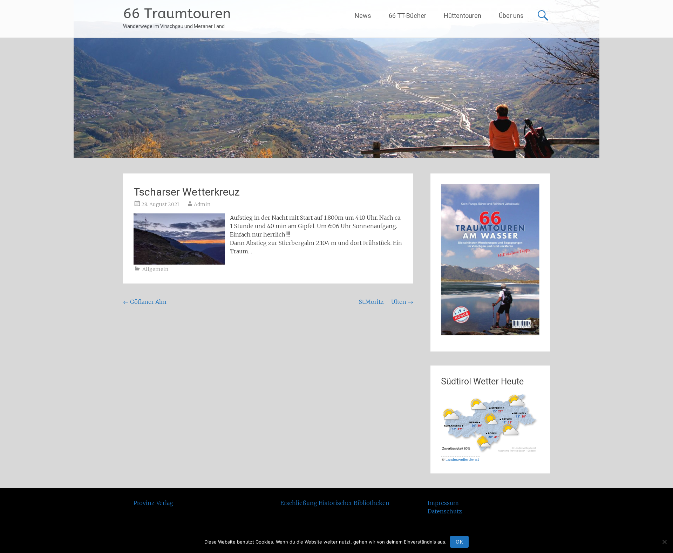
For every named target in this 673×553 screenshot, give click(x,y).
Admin (202, 204)
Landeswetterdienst (462, 459)
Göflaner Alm (144, 301)
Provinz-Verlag (153, 502)
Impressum (443, 502)
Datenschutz (445, 511)
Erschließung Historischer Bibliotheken (334, 502)
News (363, 15)
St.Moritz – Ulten (386, 301)
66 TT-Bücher (407, 15)
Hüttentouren (462, 15)
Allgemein (155, 269)
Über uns (511, 15)
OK (459, 542)
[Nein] (664, 541)
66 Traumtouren (177, 13)
